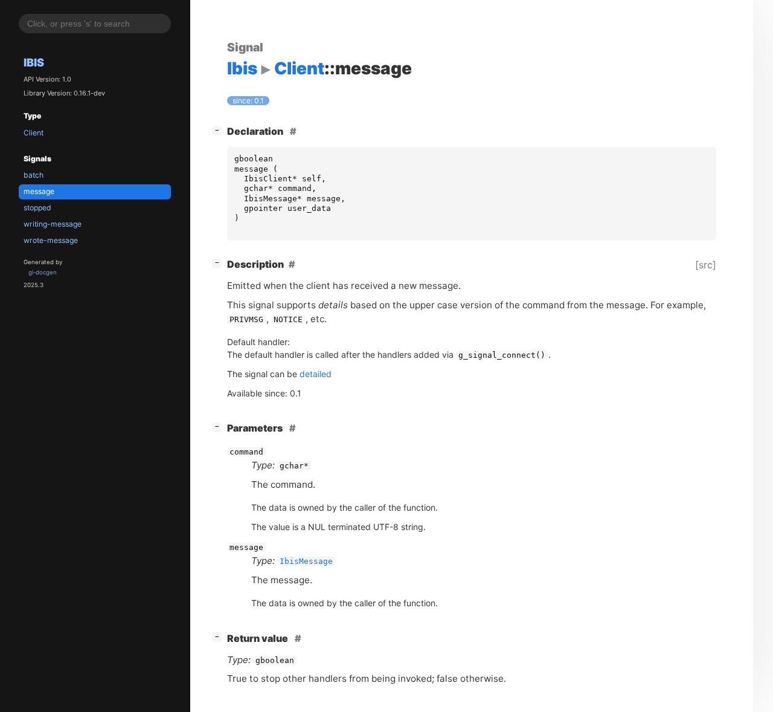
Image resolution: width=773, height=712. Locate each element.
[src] (705, 265)
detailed (316, 374)
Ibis (34, 62)
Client (33, 132)
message (39, 191)
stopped (37, 207)
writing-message (53, 223)
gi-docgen (42, 272)
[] (219, 129)
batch (33, 175)
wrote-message (51, 240)
